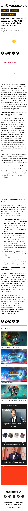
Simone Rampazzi (7, 57)
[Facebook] (6, 496)
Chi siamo (7, 499)
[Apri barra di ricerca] (26, 6)
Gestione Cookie (17, 504)
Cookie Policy (9, 504)
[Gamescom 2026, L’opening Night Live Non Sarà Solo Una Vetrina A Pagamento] (14, 415)
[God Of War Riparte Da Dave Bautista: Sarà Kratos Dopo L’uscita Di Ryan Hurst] (14, 453)
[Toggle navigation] (2, 6)
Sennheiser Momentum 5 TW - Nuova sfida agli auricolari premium (14, 443)
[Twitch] (22, 496)
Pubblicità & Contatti (17, 499)
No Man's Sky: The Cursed (8, 14)
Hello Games (14, 10)
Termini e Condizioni (9, 502)
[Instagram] (10, 496)
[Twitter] (15, 496)
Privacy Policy (19, 502)
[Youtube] (19, 496)
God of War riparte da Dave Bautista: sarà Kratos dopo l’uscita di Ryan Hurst (14, 461)
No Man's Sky (5, 10)
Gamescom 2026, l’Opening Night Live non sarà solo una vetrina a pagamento (14, 424)
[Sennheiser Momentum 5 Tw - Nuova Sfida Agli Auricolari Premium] (14, 435)
